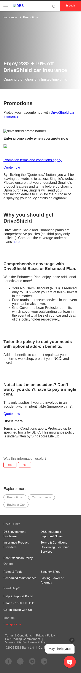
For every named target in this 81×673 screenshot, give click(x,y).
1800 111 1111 (25, 603)
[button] (20, 624)
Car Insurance (41, 497)
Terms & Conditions (18, 635)
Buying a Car (16, 504)
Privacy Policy (45, 635)
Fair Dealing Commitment (22, 639)
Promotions (31, 17)
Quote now (11, 167)
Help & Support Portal (18, 596)
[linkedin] (44, 661)
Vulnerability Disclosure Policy (25, 642)
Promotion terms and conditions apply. (32, 160)
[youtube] (32, 661)
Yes (10, 464)
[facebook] (8, 661)
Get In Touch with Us (17, 609)
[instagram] (20, 661)
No (24, 464)
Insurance (10, 17)
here (16, 242)
